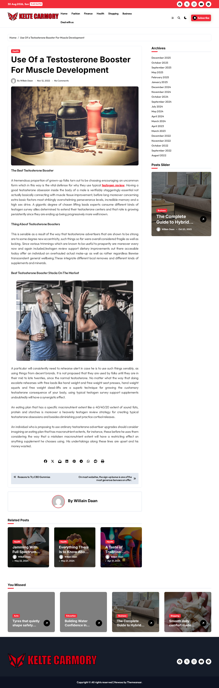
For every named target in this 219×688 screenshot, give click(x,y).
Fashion (76, 13)
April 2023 (158, 126)
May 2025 (157, 72)
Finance (88, 13)
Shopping (113, 13)
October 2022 (160, 145)
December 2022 (161, 135)
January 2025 (160, 82)
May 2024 (158, 111)
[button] (208, 204)
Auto (16, 615)
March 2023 (159, 131)
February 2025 (160, 77)
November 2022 (161, 140)
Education (71, 615)
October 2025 (160, 62)
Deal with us (67, 22)
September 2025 (162, 67)
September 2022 (162, 150)
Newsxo (118, 682)
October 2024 (160, 96)
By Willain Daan (25, 80)
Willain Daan (85, 500)
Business (127, 13)
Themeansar (134, 682)
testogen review (113, 185)
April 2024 (158, 116)
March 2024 (159, 121)
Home (64, 13)
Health (100, 13)
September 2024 (162, 101)
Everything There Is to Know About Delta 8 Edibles (74, 551)
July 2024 (157, 106)
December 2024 (161, 87)
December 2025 (161, 57)
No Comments (61, 80)
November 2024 (161, 91)
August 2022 (159, 155)
